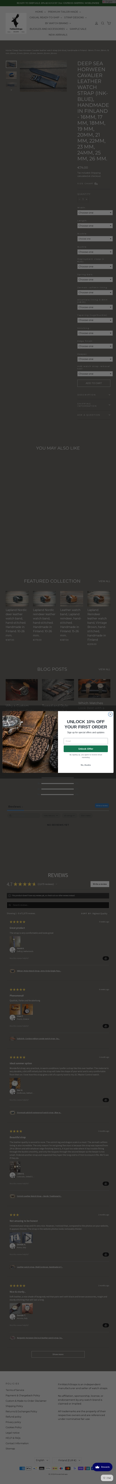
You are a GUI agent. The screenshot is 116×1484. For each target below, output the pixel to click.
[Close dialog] (110, 714)
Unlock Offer (85, 748)
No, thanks (86, 765)
